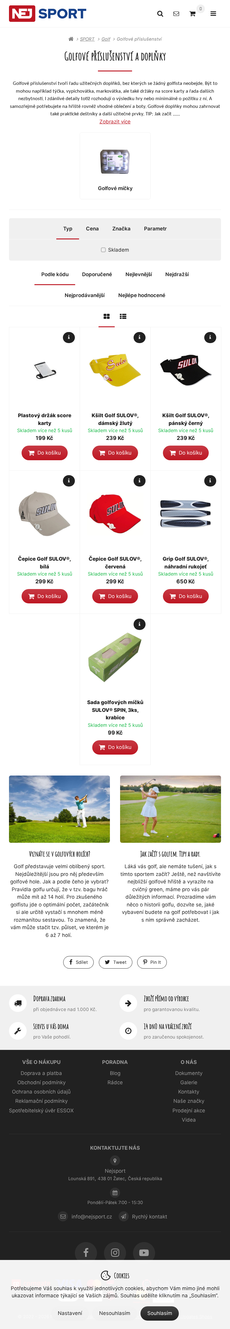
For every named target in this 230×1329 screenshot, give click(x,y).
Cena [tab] (92, 229)
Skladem (118, 250)
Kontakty (188, 1092)
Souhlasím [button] (159, 1313)
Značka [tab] (121, 229)
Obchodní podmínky (41, 1082)
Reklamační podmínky (41, 1101)
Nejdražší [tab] (177, 274)
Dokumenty (188, 1073)
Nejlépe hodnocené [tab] (141, 295)
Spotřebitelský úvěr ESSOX (41, 1111)
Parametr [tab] (155, 229)
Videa (189, 1120)
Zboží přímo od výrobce (166, 998)
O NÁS (189, 1062)
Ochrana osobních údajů (41, 1092)
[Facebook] (86, 1253)
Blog (115, 1073)
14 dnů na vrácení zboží (167, 1026)
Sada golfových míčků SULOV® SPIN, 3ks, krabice (115, 710)
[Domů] (47, 13)
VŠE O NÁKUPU (41, 1062)
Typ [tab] (67, 229)
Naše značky (188, 1101)
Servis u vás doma (51, 1026)
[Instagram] (115, 1253)
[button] (45, 453)
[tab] (107, 316)
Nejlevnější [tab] (138, 274)
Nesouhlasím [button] (114, 1313)
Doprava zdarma (49, 998)
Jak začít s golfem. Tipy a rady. (170, 853)
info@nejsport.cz (92, 1216)
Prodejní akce (188, 1111)
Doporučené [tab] (97, 274)
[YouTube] (144, 1253)
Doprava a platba (41, 1073)
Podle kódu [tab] (55, 274)
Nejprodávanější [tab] (85, 295)
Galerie (188, 1082)
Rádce (115, 1082)
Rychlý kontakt (149, 1216)
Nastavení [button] (70, 1313)
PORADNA (115, 1062)
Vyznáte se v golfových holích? (59, 853)
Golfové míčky (115, 188)
